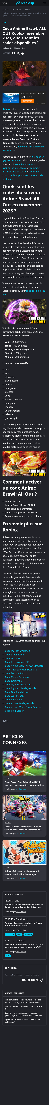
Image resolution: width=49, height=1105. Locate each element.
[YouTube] (33, 980)
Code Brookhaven (14, 654)
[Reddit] (23, 53)
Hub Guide (16, 9)
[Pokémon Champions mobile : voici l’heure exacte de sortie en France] (24, 927)
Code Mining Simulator (17, 677)
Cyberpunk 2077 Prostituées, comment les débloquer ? (23, 1020)
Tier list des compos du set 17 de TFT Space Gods (23, 1007)
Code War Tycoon (14, 695)
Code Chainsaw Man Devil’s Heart (22, 669)
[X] (18, 53)
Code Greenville (13, 680)
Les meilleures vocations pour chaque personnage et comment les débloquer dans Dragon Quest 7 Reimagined (24, 1014)
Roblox (27, 9)
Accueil (6, 9)
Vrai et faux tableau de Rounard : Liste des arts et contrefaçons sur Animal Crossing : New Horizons (23, 1001)
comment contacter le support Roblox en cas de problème (23, 175)
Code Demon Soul (14, 673)
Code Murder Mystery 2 (17, 650)
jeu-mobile (10, 934)
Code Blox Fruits (13, 699)
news (19, 934)
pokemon (28, 934)
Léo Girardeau (21, 789)
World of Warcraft (15, 940)
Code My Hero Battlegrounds (20, 688)
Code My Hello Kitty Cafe (18, 684)
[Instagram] (28, 980)
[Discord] (24, 980)
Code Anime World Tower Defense (23, 707)
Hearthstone (12, 900)
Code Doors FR (13, 658)
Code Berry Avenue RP (17, 662)
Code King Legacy (14, 710)
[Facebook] (14, 53)
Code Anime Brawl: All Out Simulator (24, 665)
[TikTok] (42, 980)
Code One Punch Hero (17, 692)
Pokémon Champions (16, 919)
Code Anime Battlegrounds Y (20, 703)
